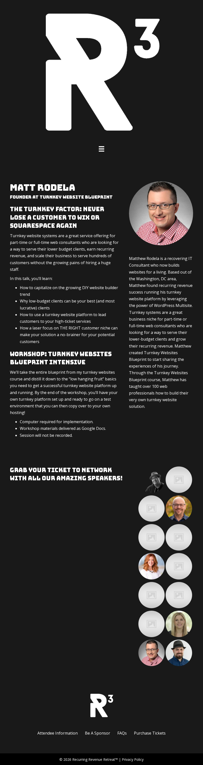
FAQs (122, 733)
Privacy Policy (133, 759)
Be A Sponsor (97, 733)
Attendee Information (57, 733)
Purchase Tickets (150, 733)
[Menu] (101, 149)
